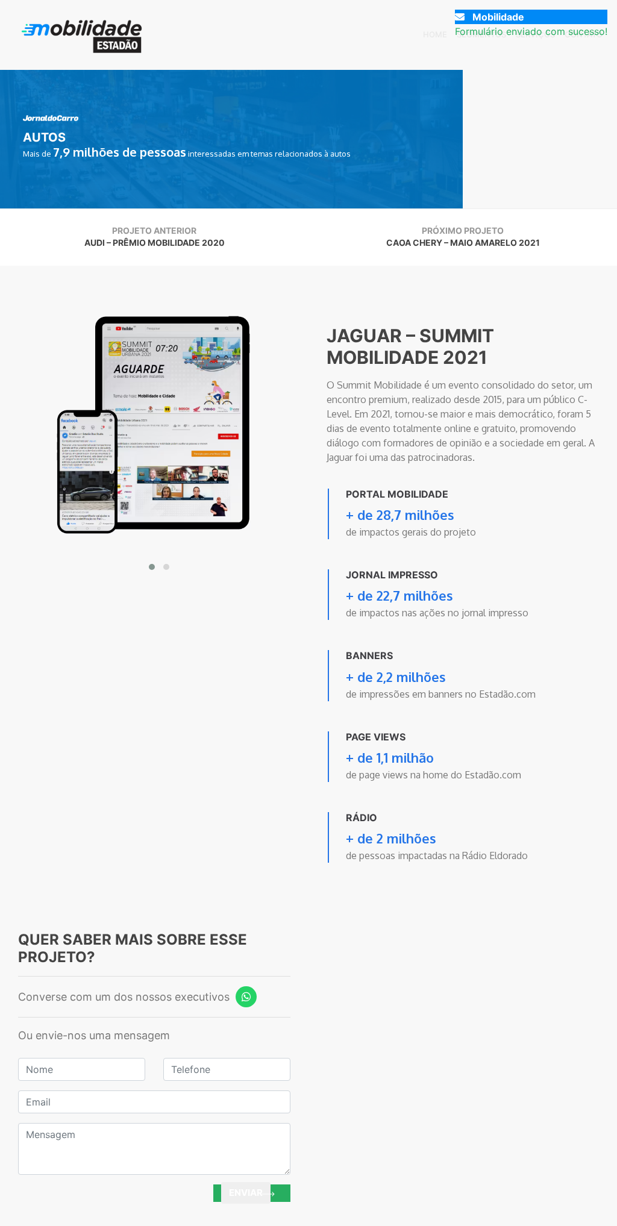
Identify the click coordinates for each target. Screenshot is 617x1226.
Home (435, 34)
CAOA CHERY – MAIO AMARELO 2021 (463, 242)
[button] (152, 567)
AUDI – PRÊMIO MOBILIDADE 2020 (154, 242)
